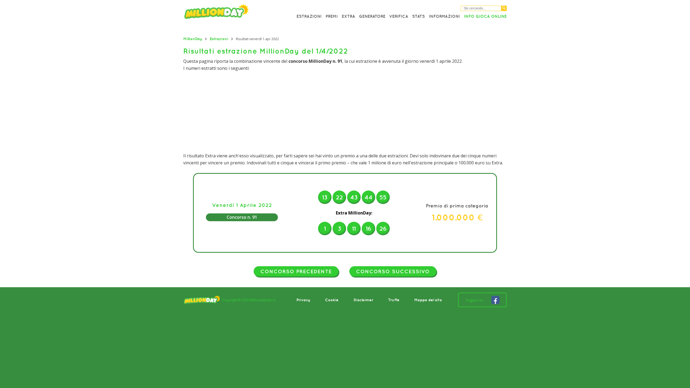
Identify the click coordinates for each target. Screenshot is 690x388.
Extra (348, 16)
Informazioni (444, 16)
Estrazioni (309, 16)
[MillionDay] (231, 13)
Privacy (303, 300)
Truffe (393, 300)
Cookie (332, 300)
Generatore (372, 16)
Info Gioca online (485, 16)
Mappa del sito (428, 300)
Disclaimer (363, 300)
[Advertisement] (345, 112)
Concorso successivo (393, 271)
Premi (332, 16)
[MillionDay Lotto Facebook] (495, 300)
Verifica (398, 16)
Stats (418, 16)
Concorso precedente (296, 271)
